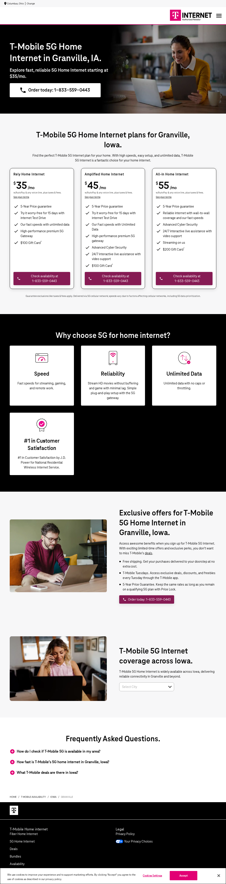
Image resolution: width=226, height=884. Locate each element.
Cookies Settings (152, 875)
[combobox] (141, 687)
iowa (53, 796)
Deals (14, 849)
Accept (183, 875)
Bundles (15, 856)
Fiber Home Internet (24, 834)
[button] (170, 687)
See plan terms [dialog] (21, 197)
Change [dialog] (31, 3)
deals (148, 553)
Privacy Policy (125, 834)
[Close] (219, 875)
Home (13, 796)
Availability (17, 864)
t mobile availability (33, 796)
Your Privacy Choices (138, 841)
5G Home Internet (22, 841)
